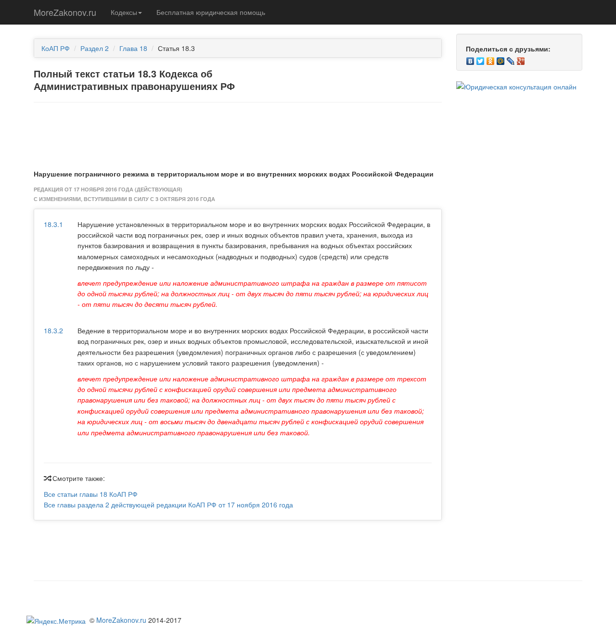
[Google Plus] (521, 59)
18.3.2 (53, 330)
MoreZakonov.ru (65, 12)
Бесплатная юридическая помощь (210, 12)
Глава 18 (133, 48)
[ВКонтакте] (470, 59)
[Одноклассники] (491, 59)
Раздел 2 (94, 48)
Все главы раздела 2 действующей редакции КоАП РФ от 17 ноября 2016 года (168, 504)
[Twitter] (480, 59)
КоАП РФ (55, 48)
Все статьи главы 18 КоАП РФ (91, 494)
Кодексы (124, 12)
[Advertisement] (238, 133)
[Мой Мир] (501, 59)
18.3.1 (53, 224)
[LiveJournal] (511, 59)
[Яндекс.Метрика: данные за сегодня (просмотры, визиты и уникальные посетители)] (56, 621)
